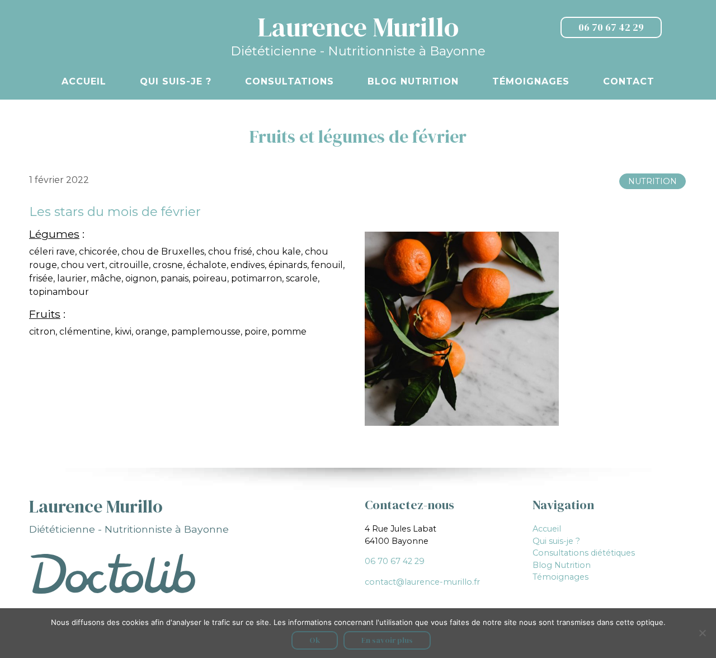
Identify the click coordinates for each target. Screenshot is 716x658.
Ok (314, 640)
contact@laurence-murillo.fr (422, 582)
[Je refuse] (702, 632)
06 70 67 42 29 (611, 27)
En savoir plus (387, 640)
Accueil (84, 81)
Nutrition (652, 181)
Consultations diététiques (584, 553)
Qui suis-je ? (175, 81)
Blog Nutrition (413, 81)
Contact (628, 81)
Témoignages (530, 81)
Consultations (289, 81)
